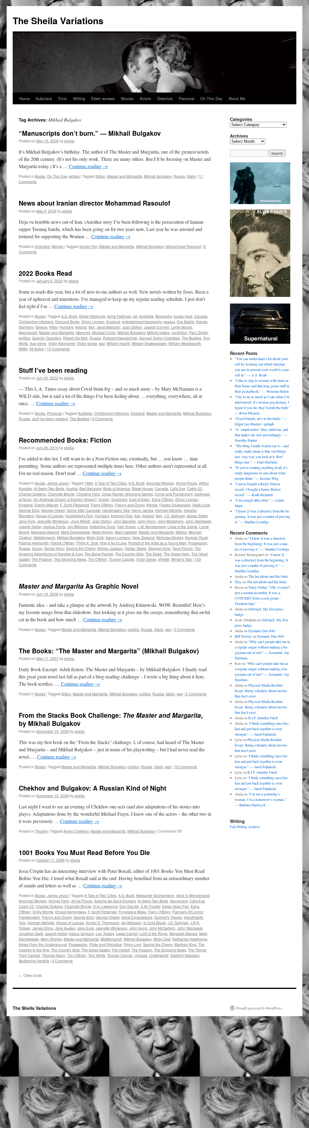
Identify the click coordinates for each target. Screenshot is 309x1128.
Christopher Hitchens (36, 321)
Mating (181, 532)
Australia (146, 316)
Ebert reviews (103, 98)
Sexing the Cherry (80, 548)
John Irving (147, 521)
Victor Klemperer (61, 343)
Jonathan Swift (31, 933)
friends (201, 321)
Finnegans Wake (132, 911)
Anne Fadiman (119, 316)
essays (169, 321)
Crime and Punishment (174, 493)
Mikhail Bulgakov (158, 176)
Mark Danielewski (75, 532)
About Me (236, 98)
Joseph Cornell (156, 327)
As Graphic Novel (79, 585)
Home (24, 98)
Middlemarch (44, 537)
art (135, 316)
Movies (127, 98)
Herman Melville (168, 510)
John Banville (124, 521)
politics (24, 337)
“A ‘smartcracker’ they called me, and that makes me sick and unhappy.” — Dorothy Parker (261, 435)
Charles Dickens (32, 493)
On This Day (211, 98)
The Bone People (98, 553)
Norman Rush (196, 537)
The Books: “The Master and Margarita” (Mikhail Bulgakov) (109, 650)
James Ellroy (42, 928)
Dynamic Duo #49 (261, 630)
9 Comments (62, 960)
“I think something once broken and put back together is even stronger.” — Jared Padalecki (262, 728)
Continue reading (88, 166)
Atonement (179, 900)
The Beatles (191, 337)
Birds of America (116, 488)
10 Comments (58, 348)
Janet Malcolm (108, 327)
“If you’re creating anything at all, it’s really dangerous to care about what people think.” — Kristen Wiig (261, 473)
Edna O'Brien (163, 499)
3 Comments (184, 629)
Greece (41, 327)
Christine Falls (88, 493)
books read (183, 316)
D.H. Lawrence (105, 906)
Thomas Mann (53, 955)
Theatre (41, 831)
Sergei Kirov (54, 548)
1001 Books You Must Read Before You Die (84, 852)
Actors (145, 98)
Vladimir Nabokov (184, 955)
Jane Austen (65, 928)
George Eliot (29, 510)
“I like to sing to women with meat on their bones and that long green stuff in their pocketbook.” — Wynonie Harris (262, 386)
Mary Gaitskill (126, 532)
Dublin (104, 499)
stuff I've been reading (50, 418)
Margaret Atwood (45, 532)
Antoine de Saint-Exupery (115, 900)
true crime (38, 343)
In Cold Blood (154, 922)
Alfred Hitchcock (92, 316)
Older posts (30, 975)
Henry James (142, 510)
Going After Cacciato (83, 510)
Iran (137, 515)
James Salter (197, 515)
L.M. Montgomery (152, 526)
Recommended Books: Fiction (65, 439)
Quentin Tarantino (46, 337)
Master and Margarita (124, 176)
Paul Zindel (198, 332)
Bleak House (142, 488)
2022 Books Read (45, 273)
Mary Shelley (51, 938)
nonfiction (179, 332)
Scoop (37, 548)
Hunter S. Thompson (102, 922)
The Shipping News (70, 559)
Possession (197, 542)
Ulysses (140, 955)
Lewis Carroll (127, 933)
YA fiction (36, 348)
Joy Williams (77, 526)
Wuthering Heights (34, 960)
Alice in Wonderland (192, 895)
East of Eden (139, 499)
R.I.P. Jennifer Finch (263, 717)
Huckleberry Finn (79, 515)
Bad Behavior (90, 488)
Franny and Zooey (130, 504)
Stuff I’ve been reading (53, 370)
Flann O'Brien (102, 504)
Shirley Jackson (110, 548)
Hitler (53, 327)
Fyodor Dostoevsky (174, 504)
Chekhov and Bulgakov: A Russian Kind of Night (92, 787)
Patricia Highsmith (34, 542)
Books (40, 176)
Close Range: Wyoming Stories (127, 493)
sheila (69, 140)
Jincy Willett (80, 521)
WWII (23, 348)
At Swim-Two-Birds (49, 488)
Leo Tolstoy (105, 933)
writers (74, 176)
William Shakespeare (149, 343)
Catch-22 (194, 488)
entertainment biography (142, 321)
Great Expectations (136, 917)
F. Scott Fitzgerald (74, 504)
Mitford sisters (158, 332)
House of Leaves (49, 515)
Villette (163, 559)
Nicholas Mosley (169, 537)
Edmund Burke (67, 321)
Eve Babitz (185, 321)
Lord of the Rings (153, 933)
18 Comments (185, 766)
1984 (88, 483)
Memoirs (83, 332)
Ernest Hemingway (70, 911)
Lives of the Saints (182, 526)
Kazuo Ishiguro (81, 933)
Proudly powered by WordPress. (259, 1008)
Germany (26, 327)
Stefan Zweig (135, 548)
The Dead (153, 553)
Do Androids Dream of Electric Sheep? (65, 499)
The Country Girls (129, 553)
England (113, 321)
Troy (238, 581)
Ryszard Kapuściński (120, 337)
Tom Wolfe (96, 955)
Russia (179, 176)
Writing (79, 98)
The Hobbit (121, 949)
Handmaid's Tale (116, 510)
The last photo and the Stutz (268, 576)
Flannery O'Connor (187, 911)
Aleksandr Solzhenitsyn (155, 895)
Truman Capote (121, 559)
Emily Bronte (43, 911)
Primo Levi (132, 944)
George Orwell (53, 510)
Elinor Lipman (92, 321)
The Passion (42, 559)
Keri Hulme (126, 526)
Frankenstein (29, 917)
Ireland (81, 327)
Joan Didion (132, 327)
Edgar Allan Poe (175, 906)
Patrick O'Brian (62, 542)
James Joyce (57, 483)
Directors (165, 98)
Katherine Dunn (103, 526)
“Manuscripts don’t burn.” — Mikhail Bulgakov (90, 133)
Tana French (182, 548)
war (102, 343)
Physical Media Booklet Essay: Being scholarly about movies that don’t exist (261, 690)
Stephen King (159, 548)
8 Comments (102, 418)
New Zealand (143, 537)
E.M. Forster (150, 906)
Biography (163, 316)
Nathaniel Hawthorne (189, 938)
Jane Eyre (27, 521)
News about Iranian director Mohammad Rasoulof (94, 202)
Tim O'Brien (97, 559)
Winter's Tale (181, 559)
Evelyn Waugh (46, 504)
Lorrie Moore (181, 327)
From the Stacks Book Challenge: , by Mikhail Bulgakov (111, 719)
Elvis (62, 98)
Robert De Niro (75, 337)
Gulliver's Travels (168, 917)
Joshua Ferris (54, 526)
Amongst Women (160, 483)
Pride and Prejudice (105, 944)
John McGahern (171, 521)
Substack (44, 98)
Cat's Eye (177, 488)
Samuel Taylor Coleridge (159, 337)
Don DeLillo (129, 906)
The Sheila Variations (58, 20)
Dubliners (119, 499)
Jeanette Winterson (53, 521)
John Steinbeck (198, 521)
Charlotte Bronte (61, 493)
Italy (91, 327)
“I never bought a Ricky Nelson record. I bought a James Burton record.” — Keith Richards (258, 489)
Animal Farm (59, 900)
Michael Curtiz (104, 332)
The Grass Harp (177, 553)
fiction (100, 176)
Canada (200, 316)
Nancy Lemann (118, 537)
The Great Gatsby (95, 949)
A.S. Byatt (69, 316)
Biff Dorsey (243, 636)
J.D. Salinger (174, 515)
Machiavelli (28, 332)
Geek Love (201, 504)
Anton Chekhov (76, 831)
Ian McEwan (131, 922)
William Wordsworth (184, 343)
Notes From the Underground (43, 944)
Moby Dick (95, 537)
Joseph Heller (30, 526)
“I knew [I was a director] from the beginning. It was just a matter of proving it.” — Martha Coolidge (262, 516)
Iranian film (88, 246)
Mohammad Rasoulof (183, 246)
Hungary (66, 327)
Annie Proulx (186, 483)
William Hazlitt (118, 343)
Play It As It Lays (113, 542)
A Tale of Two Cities (111, 483)
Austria (72, 488)
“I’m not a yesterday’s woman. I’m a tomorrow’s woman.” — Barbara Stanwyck (260, 799)
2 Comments (196, 693)
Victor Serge (87, 343)
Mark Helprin (102, 532)
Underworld (158, 955)
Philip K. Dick (87, 542)
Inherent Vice (121, 515)
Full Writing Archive (245, 826)
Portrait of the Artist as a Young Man (157, 542)
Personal (186, 98)
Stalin (191, 176)
